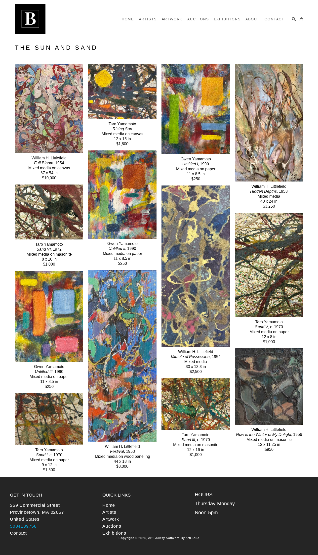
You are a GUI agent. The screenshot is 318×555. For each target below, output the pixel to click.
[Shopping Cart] (301, 19)
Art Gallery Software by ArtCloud (173, 538)
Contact (18, 533)
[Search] (294, 19)
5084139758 (23, 526)
